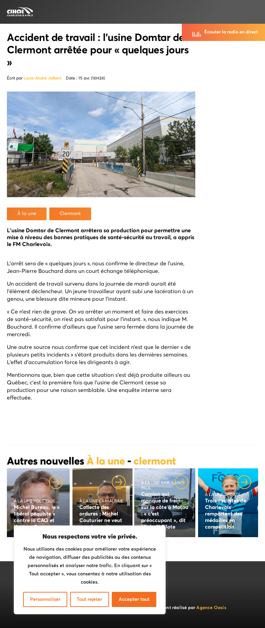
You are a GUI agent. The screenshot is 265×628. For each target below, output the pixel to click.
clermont (155, 462)
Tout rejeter (89, 599)
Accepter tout (134, 599)
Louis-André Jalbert (42, 78)
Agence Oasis (211, 608)
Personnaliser (45, 599)
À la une (107, 462)
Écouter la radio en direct (231, 32)
